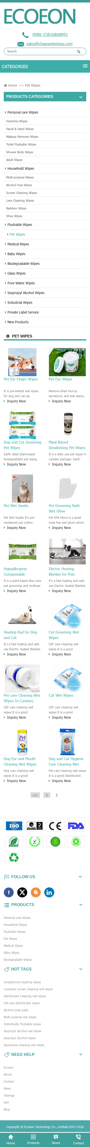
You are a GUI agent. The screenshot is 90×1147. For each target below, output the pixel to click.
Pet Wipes (17, 234)
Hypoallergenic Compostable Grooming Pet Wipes (20, 571)
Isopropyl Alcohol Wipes (26, 293)
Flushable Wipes (20, 224)
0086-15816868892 (50, 34)
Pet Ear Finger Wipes (21, 379)
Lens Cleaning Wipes (20, 200)
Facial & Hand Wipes (20, 129)
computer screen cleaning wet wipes (28, 989)
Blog (7, 1109)
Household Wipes (21, 168)
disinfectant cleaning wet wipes (25, 996)
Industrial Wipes (20, 302)
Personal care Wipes (23, 112)
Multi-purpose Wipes (20, 177)
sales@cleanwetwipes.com (49, 43)
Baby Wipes (16, 254)
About (8, 1074)
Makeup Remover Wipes (22, 136)
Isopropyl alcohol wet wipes (22, 1031)
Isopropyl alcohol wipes (20, 1038)
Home (12, 85)
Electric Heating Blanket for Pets (62, 571)
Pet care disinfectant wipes (22, 1003)
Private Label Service (23, 312)
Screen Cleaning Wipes (21, 192)
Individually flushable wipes (22, 1024)
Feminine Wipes (16, 121)
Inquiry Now (16, 401)
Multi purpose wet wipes (20, 1017)
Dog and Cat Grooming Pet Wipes (22, 445)
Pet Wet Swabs (16, 505)
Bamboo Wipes (16, 208)
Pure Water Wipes (21, 283)
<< (35, 795)
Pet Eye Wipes (60, 379)
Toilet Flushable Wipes (21, 144)
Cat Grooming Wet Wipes (64, 635)
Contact (9, 1081)
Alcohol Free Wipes (19, 185)
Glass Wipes (17, 273)
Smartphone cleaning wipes (22, 982)
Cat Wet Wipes (61, 695)
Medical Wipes (18, 244)
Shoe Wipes (14, 216)
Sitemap (9, 1095)
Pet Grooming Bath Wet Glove (64, 508)
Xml (6, 1102)
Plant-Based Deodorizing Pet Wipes (67, 445)
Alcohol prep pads (16, 1010)
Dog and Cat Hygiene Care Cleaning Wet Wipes (66, 761)
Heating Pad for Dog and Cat (20, 635)
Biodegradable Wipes (24, 263)
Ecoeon (9, 1067)
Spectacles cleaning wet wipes (24, 1045)
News (7, 1088)
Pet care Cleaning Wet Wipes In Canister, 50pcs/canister (22, 698)
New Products (18, 322)
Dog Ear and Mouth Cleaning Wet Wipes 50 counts (20, 761)
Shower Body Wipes (19, 152)
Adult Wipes (14, 160)
